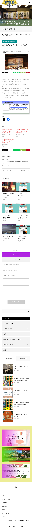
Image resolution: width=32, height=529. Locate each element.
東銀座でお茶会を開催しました (21, 367)
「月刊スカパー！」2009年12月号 (23, 237)
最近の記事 (9, 358)
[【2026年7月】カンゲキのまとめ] (8, 416)
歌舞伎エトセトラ (8, 344)
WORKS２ (4, 506)
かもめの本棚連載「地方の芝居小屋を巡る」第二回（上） (22, 131)
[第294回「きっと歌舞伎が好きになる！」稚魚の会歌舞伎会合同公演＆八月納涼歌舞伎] (8, 381)
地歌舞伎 (12, 161)
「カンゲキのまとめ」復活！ (20, 391)
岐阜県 (19, 161)
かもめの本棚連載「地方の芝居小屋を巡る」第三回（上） (8, 140)
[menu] (29, 2)
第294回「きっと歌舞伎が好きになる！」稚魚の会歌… (21, 379)
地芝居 (16, 161)
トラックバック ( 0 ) (16, 259)
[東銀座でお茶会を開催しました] (8, 369)
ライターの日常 (7, 328)
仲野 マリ (9, 156)
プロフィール (5, 509)
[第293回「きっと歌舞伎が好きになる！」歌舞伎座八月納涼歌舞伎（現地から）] (8, 404)
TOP (3, 495)
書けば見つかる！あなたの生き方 (12, 339)
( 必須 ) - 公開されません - (10, 275)
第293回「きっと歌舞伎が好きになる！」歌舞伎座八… (21, 403)
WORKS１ (4, 502)
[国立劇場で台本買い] (9, 229)
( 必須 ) (10, 270)
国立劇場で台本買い (8, 236)
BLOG (3, 516)
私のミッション (6, 499)
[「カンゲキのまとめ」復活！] (8, 393)
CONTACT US (5, 513)
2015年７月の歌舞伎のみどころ (8, 194)
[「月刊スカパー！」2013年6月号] (23, 187)
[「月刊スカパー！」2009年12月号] (23, 229)
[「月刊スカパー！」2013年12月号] (9, 208)
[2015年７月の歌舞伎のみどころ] (9, 187)
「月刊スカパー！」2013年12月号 (8, 216)
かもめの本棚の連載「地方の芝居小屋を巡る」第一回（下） (8, 131)
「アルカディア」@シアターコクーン (23, 216)
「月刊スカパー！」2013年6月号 (23, 194)
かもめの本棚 (6, 161)
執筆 (11, 41)
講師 (4, 350)
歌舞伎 (13, 41)
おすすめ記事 (23, 358)
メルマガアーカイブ (8, 323)
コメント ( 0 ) (16, 254)
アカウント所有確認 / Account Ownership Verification (16, 520)
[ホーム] (2, 34)
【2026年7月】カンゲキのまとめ (21, 415)
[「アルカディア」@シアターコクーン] (23, 208)
